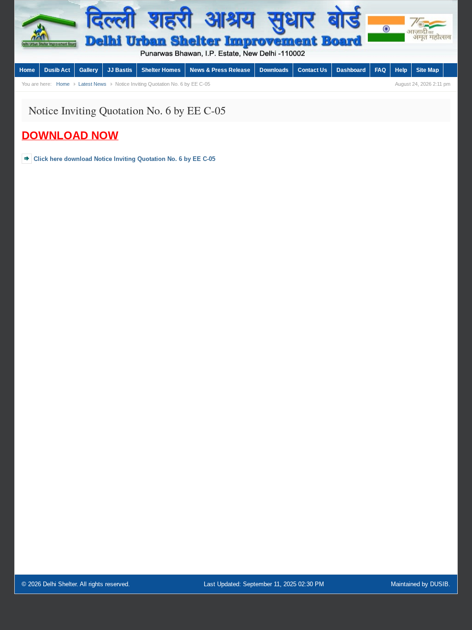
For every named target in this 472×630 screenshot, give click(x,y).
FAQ (380, 70)
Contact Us (312, 70)
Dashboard (351, 70)
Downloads (274, 70)
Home (27, 70)
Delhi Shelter (60, 584)
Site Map (427, 70)
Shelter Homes (161, 70)
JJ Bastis (119, 70)
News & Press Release (220, 70)
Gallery (88, 70)
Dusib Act (57, 70)
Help (401, 70)
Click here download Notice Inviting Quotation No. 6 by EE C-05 (124, 158)
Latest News (92, 84)
